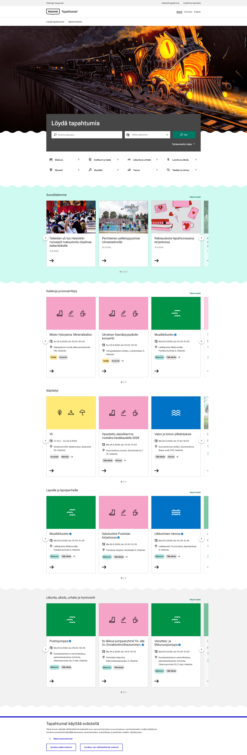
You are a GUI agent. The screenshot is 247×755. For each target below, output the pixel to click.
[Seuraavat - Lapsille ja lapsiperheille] (201, 539)
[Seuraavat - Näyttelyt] (201, 441)
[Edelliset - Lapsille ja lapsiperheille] (45, 539)
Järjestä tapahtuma (170, 3)
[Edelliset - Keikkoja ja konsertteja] (45, 341)
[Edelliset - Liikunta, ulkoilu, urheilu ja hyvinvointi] (45, 649)
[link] (53, 11)
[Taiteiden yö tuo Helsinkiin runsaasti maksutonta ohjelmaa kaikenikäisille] (71, 234)
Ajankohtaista (75, 21)
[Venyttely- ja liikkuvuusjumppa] (176, 645)
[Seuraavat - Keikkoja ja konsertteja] (201, 341)
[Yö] (71, 436)
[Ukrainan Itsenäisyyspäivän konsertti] (123, 337)
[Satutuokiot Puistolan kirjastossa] (123, 534)
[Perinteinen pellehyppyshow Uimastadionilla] (123, 234)
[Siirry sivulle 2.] (122, 271)
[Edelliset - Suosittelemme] (45, 238)
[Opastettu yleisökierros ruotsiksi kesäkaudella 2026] (123, 436)
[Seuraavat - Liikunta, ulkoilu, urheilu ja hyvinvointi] (201, 649)
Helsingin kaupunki (55, 3)
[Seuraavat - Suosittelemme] (201, 238)
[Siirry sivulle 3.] (124, 271)
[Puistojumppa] (71, 645)
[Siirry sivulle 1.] (120, 271)
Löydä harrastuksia (192, 3)
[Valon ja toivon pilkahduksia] (176, 436)
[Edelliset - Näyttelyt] (45, 441)
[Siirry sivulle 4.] (126, 271)
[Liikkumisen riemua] (176, 534)
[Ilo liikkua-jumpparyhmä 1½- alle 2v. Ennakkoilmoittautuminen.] (123, 645)
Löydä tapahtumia (55, 21)
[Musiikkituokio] (176, 337)
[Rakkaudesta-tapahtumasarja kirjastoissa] (176, 234)
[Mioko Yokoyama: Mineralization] (71, 337)
